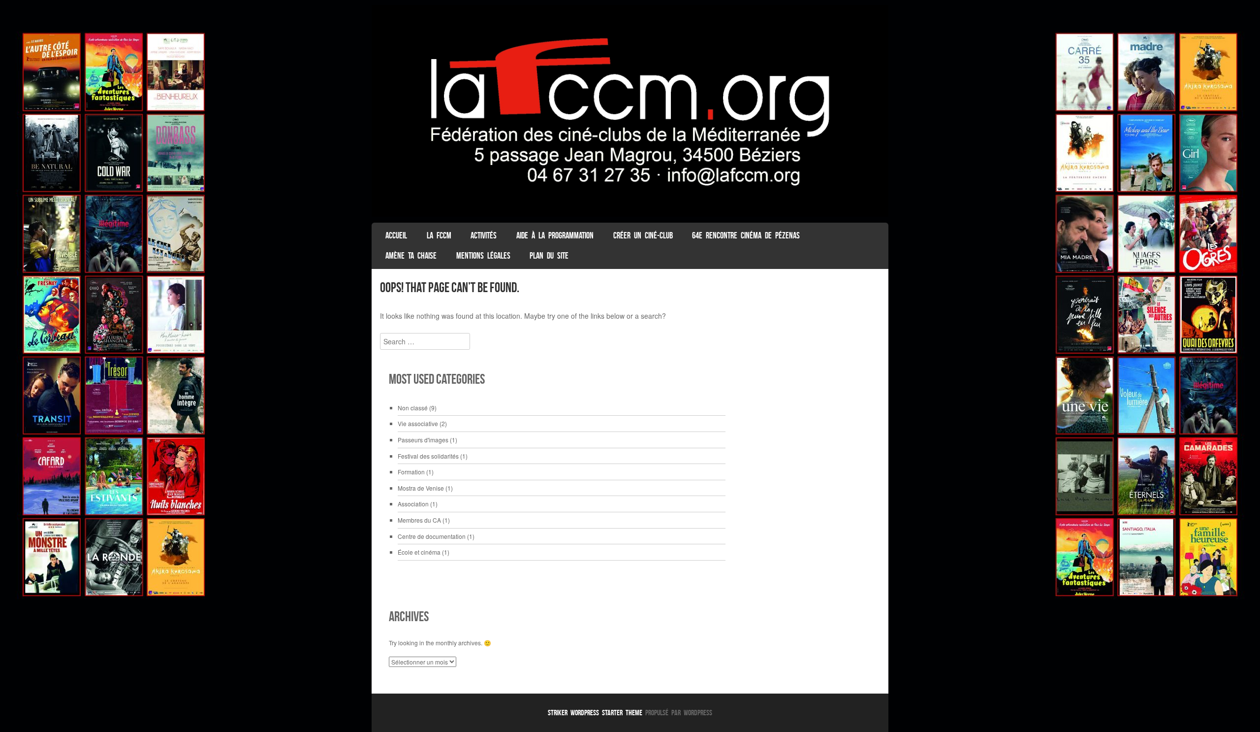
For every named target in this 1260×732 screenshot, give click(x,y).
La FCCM (439, 235)
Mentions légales (483, 256)
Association (413, 503)
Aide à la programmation (555, 235)
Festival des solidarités (428, 456)
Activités (484, 235)
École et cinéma (419, 552)
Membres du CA (419, 520)
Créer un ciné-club (643, 235)
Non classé (413, 407)
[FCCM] (630, 214)
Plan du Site (549, 256)
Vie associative (418, 423)
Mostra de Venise (421, 488)
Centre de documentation (432, 536)
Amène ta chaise (411, 256)
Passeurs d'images (423, 439)
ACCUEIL (396, 235)
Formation (411, 471)
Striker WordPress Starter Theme (595, 712)
